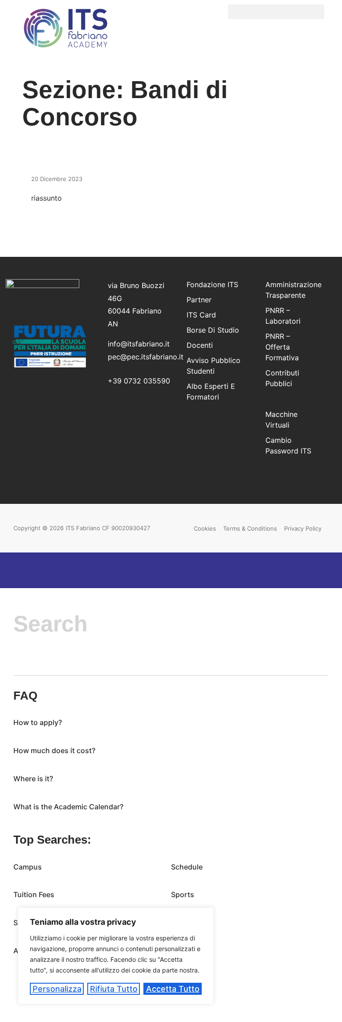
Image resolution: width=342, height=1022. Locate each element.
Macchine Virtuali (281, 419)
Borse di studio (213, 330)
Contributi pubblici (282, 378)
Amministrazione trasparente (290, 290)
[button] (276, 11)
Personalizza (57, 988)
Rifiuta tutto (114, 988)
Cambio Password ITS (288, 445)
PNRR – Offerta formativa (282, 347)
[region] (116, 955)
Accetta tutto (173, 988)
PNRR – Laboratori (283, 316)
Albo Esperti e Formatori (211, 391)
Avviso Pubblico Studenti (213, 365)
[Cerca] (24, 660)
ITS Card (201, 314)
